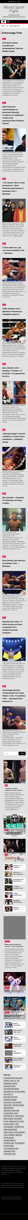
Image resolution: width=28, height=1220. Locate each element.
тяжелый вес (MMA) (10, 1153)
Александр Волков (9, 1086)
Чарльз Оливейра (9, 1135)
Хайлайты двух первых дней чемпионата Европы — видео (18, 1045)
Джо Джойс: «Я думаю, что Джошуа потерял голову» (13, 500)
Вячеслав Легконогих (10, 1097)
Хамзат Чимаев (8, 1132)
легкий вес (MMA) (9, 1143)
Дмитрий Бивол (9, 1107)
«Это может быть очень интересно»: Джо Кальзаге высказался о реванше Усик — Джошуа (13, 188)
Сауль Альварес (8, 1126)
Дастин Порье (17, 1102)
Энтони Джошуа (9, 1137)
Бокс (4, 39)
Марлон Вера (18, 1118)
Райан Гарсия (13, 1121)
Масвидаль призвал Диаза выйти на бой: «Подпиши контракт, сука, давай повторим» (18, 901)
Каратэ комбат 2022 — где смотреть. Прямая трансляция (17, 1031)
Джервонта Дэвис (18, 1105)
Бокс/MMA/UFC (8, 1094)
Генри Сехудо (8, 1102)
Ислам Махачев (8, 1113)
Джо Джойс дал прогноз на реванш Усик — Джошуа (13, 563)
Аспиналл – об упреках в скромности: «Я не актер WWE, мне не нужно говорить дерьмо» (17, 866)
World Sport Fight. (14, 9)
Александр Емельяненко (11, 1088)
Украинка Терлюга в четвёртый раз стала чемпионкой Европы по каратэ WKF (14, 991)
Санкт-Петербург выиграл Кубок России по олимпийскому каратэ (18, 1059)
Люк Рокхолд (19, 1116)
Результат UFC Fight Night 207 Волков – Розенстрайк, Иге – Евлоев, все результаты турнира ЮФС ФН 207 (14, 833)
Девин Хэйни (8, 1105)
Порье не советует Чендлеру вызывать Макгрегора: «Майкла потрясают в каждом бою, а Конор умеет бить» (17, 908)
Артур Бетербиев (19, 1091)
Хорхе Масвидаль (19, 1132)
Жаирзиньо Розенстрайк (11, 1110)
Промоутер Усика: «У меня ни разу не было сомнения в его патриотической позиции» (12, 627)
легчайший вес (20, 1143)
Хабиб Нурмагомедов (10, 1129)
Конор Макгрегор (9, 1116)
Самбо (17, 1124)
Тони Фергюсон (19, 1126)
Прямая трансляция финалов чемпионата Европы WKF (16, 1024)
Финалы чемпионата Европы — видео (18, 1038)
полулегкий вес (9, 1145)
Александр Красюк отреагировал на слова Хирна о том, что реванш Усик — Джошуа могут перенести (13, 695)
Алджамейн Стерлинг (11, 1083)
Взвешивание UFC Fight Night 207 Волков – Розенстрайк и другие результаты (18, 880)
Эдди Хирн (18, 1135)
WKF (18, 1080)
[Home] (3, 21)
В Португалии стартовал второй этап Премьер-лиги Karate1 (17, 1066)
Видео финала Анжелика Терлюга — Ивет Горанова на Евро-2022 (14, 945)
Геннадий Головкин (10, 1099)
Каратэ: (16, 1113)
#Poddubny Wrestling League (13, 1078)
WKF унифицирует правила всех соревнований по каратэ (18, 1052)
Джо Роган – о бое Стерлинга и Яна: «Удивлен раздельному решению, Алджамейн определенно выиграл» (18, 873)
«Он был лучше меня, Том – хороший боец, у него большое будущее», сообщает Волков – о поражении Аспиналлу (14, 858)
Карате (7, 941)
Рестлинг (21, 1121)
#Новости (7, 1080)
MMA (12, 1080)
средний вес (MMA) (9, 1151)
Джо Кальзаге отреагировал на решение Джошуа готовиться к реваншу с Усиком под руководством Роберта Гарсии (13, 115)
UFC (4, 429)
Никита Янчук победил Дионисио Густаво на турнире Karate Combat (14, 1016)
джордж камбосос (10, 1140)
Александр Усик (9, 1091)
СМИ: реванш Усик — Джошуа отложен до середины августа (12, 311)
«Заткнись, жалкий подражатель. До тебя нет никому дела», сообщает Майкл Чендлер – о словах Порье (13, 789)
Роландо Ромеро (9, 1124)
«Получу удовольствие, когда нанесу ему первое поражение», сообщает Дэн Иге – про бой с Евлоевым (18, 894)
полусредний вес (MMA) (11, 1148)
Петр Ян (6, 1121)
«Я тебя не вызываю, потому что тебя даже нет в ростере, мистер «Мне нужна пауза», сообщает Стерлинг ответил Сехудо (18, 887)
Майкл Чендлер (8, 1118)
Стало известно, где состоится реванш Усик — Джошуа (13, 250)
